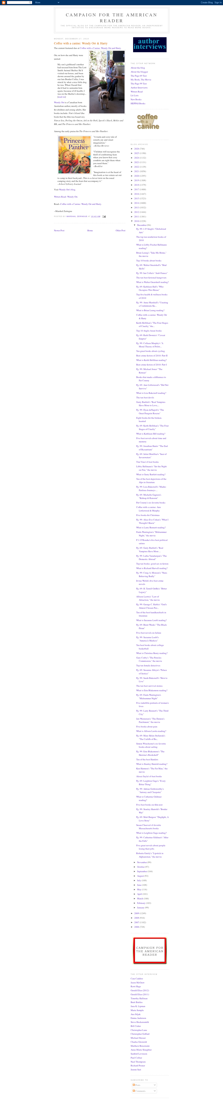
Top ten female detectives (148, 665)
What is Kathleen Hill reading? (150, 433)
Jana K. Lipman (138, 1006)
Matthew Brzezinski (140, 1045)
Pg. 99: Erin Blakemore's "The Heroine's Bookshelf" (150, 753)
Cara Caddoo (137, 978)
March (140, 898)
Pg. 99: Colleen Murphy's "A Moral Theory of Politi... (149, 345)
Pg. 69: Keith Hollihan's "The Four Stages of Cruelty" (152, 427)
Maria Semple (137, 1010)
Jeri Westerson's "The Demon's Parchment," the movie (150, 720)
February (141, 903)
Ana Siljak (136, 1014)
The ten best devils (145, 397)
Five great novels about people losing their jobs (150, 847)
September (142, 871)
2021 (137, 171)
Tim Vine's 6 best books (147, 461)
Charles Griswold (139, 1041)
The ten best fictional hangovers (151, 277)
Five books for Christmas (148, 515)
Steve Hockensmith (140, 1022)
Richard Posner (138, 1065)
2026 (137, 148)
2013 (137, 207)
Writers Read (137, 91)
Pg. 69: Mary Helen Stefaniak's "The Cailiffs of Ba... (150, 737)
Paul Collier (136, 1057)
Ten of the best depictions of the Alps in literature (151, 480)
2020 (137, 175)
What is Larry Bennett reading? (151, 527)
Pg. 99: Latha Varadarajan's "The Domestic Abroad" (151, 557)
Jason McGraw (137, 982)
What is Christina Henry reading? (152, 653)
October (141, 866)
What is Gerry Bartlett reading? (151, 474)
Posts (137, 1085)
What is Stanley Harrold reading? (151, 763)
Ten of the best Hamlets (147, 759)
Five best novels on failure (148, 632)
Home (90, 230)
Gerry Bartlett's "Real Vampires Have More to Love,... (150, 403)
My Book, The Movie (141, 79)
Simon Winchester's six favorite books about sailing (151, 745)
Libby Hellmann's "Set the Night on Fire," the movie (151, 468)
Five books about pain (146, 726)
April (140, 893)
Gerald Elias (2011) (140, 994)
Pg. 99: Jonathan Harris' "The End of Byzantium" (152, 447)
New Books (136, 99)
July (139, 880)
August (140, 875)
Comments (140, 1090)
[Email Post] (104, 216)
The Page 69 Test (139, 75)
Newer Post (59, 230)
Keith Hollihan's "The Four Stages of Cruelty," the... (152, 324)
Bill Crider (136, 1026)
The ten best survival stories (149, 685)
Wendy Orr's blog (67, 189)
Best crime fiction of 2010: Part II (151, 355)
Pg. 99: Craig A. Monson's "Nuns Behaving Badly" (151, 574)
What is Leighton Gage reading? (151, 832)
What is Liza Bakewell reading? (151, 392)
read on (61, 96)
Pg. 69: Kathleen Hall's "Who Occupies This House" (150, 288)
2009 (137, 913)
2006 (137, 926)
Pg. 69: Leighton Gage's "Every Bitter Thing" (151, 782)
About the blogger (139, 71)
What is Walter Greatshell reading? (152, 282)
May (139, 889)
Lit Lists (135, 95)
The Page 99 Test (139, 83)
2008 (137, 917)
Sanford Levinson (139, 1053)
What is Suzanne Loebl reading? (151, 620)
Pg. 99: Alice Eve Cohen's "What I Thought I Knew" (152, 521)
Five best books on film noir (149, 804)
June (139, 884)
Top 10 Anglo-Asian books (149, 330)
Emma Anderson (138, 1018)
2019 (137, 180)
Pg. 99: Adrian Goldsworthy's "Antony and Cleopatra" (150, 790)
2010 (137, 221)
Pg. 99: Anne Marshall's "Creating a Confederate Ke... (152, 304)
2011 (137, 216)
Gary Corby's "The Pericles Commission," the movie (149, 659)
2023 (137, 162)
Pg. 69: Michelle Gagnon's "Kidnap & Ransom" (148, 496)
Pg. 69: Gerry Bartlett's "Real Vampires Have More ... (149, 549)
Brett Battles (137, 1002)
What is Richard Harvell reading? (152, 568)
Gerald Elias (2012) (140, 990)
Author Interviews (139, 87)
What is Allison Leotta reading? (151, 731)
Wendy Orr (59, 102)
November (142, 862)
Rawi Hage (136, 986)
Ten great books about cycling (150, 351)
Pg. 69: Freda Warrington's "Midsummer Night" (148, 696)
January (141, 907)
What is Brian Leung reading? (150, 310)
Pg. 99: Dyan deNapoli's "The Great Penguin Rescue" (150, 411)
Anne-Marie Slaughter (141, 1049)
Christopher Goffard (140, 1033)
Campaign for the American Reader (111, 17)
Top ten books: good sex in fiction (152, 563)
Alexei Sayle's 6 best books (149, 776)
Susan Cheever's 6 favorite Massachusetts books (148, 826)
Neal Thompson (138, 1061)
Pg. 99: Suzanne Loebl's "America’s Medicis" (147, 639)
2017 (137, 189)
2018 (137, 184)
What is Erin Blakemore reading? (151, 690)
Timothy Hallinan (139, 998)
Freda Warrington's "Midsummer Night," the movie (151, 533)
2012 (137, 212)
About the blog (138, 67)
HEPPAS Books (138, 103)
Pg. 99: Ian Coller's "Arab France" (152, 273)
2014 (137, 202)
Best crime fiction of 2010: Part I (151, 364)
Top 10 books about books (148, 260)
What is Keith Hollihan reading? (151, 360)
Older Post (120, 230)
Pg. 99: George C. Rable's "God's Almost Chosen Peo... (151, 606)
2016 (137, 193)
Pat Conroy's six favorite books (150, 502)
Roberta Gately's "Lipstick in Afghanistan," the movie (149, 855)
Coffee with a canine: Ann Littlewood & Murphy (148, 509)
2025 (137, 153)
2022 (137, 166)
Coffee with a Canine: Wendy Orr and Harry (100, 48)
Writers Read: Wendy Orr (65, 196)
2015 (137, 198)
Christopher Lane (139, 1030)
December (142, 225)
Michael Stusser (138, 1037)
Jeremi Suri (136, 1069)
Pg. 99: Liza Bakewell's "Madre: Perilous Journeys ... (151, 488)
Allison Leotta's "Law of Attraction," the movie (148, 598)
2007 (137, 922)
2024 (137, 157)
